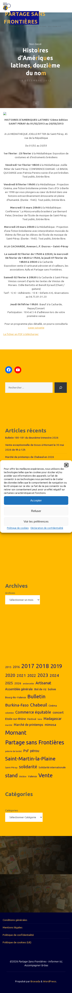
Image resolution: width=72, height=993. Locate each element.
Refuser (36, 511)
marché (8, 725)
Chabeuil (38, 704)
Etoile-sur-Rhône (15, 718)
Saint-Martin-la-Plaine (30, 758)
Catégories (11, 810)
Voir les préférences (36, 521)
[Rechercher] (61, 387)
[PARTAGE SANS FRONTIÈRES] (7, 6)
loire (40, 719)
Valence (32, 776)
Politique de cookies (18, 528)
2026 (17, 683)
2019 (56, 666)
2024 (54, 675)
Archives (10, 592)
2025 (9, 683)
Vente (45, 775)
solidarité (28, 766)
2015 (8, 667)
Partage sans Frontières (34, 742)
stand (11, 775)
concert (58, 712)
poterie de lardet (13, 751)
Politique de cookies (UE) (17, 942)
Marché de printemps (28, 724)
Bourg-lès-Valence (15, 697)
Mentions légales (12, 927)
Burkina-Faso (17, 705)
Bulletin (36, 696)
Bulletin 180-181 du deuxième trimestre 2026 (31, 437)
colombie (9, 713)
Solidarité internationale (52, 767)
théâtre (22, 776)
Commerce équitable (33, 712)
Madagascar (52, 718)
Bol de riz (40, 689)
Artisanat (43, 683)
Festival (31, 719)
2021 (21, 675)
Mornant (15, 732)
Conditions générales (15, 919)
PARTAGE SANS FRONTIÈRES (25, 18)
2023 (42, 675)
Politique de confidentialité (18, 934)
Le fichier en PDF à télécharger (21, 333)
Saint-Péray (11, 767)
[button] (66, 465)
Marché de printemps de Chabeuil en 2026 (29, 456)
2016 (16, 667)
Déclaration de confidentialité (47, 528)
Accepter (36, 500)
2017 (27, 666)
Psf (26, 751)
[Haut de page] (57, 978)
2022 (31, 675)
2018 (42, 666)
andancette (28, 683)
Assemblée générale (19, 689)
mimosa (50, 724)
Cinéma (53, 705)
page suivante (36, 327)
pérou (34, 751)
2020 (10, 675)
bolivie (52, 689)
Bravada (35, 981)
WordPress (49, 981)
